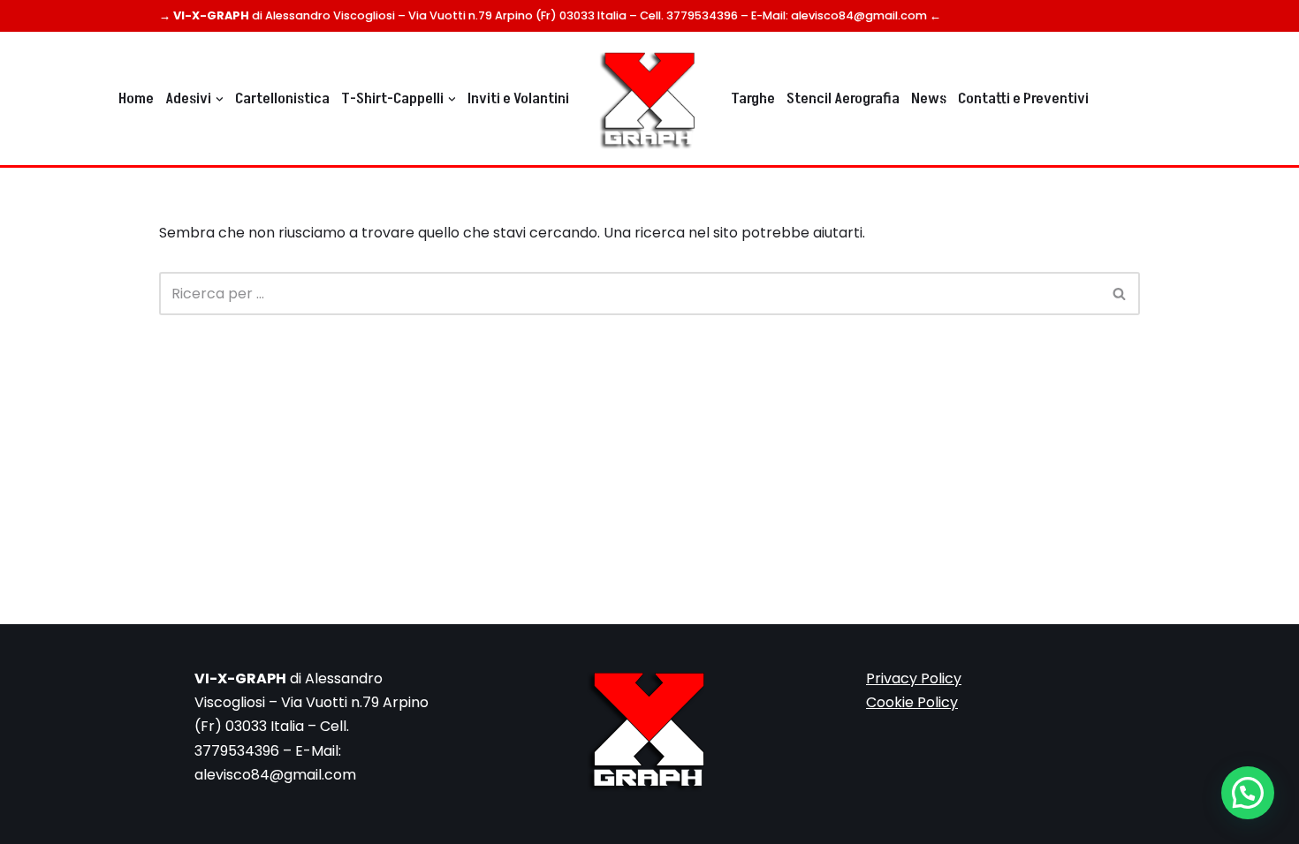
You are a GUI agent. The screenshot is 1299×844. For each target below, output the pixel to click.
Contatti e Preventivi (1023, 98)
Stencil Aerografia (843, 98)
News (928, 98)
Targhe (753, 98)
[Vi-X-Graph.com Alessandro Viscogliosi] (650, 98)
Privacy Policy (913, 678)
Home (136, 98)
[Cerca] (1120, 293)
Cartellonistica (282, 98)
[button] (220, 99)
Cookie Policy (912, 702)
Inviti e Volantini (518, 98)
